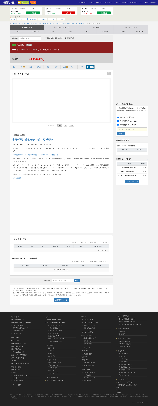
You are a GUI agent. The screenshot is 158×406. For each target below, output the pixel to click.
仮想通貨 (121, 351)
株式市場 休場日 (18, 380)
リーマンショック (89, 372)
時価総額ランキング (125, 367)
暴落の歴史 (86, 369)
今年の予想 (15, 340)
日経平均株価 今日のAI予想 (21, 322)
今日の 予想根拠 (53, 328)
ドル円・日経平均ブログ (55, 380)
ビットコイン (123, 353)
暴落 (70, 32)
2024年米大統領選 (125, 341)
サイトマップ (122, 379)
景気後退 (105, 32)
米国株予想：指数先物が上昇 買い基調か (32, 139)
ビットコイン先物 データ (127, 372)
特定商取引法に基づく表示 (127, 385)
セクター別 (35, 32)
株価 (14, 67)
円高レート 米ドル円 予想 (56, 339)
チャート (73, 67)
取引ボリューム (124, 375)
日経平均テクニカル (18, 343)
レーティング (22, 19)
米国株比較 (43, 19)
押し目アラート (131, 27)
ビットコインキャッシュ (127, 364)
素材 (13, 45)
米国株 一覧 (87, 341)
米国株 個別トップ (89, 338)
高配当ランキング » (132, 181)
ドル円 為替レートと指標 (56, 322)
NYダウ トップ (87, 319)
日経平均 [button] (82, 3)
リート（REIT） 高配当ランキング (130, 324)
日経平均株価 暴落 (89, 362)
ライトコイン (123, 362)
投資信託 (122, 334)
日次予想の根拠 (18, 325)
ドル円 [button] (90, 3)
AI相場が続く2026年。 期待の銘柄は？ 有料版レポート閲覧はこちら (36, 155)
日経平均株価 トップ (18, 319)
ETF (87, 32)
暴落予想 (153, 3)
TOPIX (13, 361)
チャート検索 (143, 3)
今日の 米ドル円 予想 (55, 325)
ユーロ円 (51, 350)
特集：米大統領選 (124, 338)
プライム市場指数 (17, 352)
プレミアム (25, 2)
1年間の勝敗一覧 (18, 330)
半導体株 (60, 19)
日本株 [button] (116, 3)
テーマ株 (52, 19)
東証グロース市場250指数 (20, 364)
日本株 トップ (16, 370)
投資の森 (9, 2)
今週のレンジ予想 (89, 325)
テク (81, 67)
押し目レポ (139, 32)
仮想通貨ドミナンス (125, 370)
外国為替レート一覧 (54, 319)
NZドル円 (51, 370)
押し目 (33, 2)
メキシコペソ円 (53, 373)
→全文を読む (16, 178)
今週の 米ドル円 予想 (55, 330)
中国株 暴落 (87, 380)
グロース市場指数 (17, 358)
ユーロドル (51, 356)
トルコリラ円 (52, 368)
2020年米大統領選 (125, 344)
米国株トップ (27, 27)
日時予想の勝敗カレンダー (21, 328)
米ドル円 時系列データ (55, 341)
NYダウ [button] (98, 3)
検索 (76, 280)
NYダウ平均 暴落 (89, 365)
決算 (53, 32)
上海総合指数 (87, 354)
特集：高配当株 (123, 316)
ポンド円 (51, 353)
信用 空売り (90, 67)
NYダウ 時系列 (87, 332)
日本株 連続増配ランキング (21, 375)
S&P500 (85, 351)
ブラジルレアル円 (53, 365)
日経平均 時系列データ (19, 346)
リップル (122, 356)
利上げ (64, 67)
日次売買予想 (17, 333)
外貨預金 (122, 331)
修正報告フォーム (61, 300)
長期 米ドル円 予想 (54, 336)
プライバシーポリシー (126, 382)
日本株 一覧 (16, 378)
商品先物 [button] (133, 3)
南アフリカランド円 (54, 362)
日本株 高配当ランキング (127, 319)
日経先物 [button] (107, 3)
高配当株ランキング (61, 27)
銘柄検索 (96, 27)
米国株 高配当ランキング (127, 321)
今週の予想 (15, 337)
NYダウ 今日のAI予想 (90, 322)
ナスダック (86, 348)
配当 (18, 32)
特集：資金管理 (123, 328)
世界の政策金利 (52, 377)
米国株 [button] (124, 3)
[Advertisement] (61, 205)
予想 (22, 67)
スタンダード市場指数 (19, 355)
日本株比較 (33, 19)
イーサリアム (123, 359)
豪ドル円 (51, 348)
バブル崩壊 (87, 375)
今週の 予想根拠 (53, 333)
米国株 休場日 (88, 344)
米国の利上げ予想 (89, 328)
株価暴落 (85, 360)
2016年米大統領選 (125, 346)
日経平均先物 (16, 349)
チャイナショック (89, 378)
